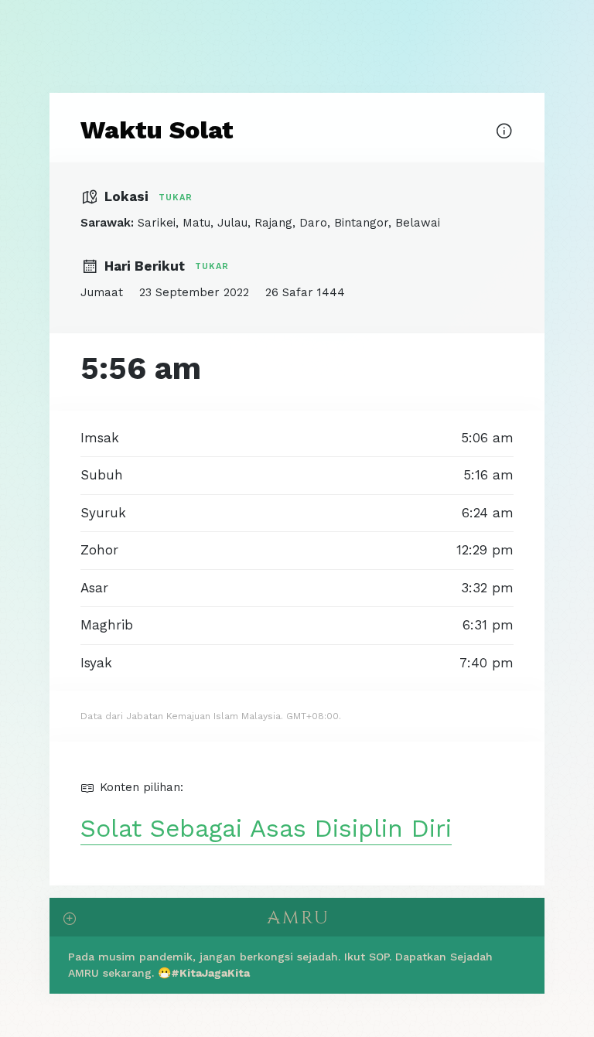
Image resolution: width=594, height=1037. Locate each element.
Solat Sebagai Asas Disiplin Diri (266, 828)
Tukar (176, 198)
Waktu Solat (157, 130)
